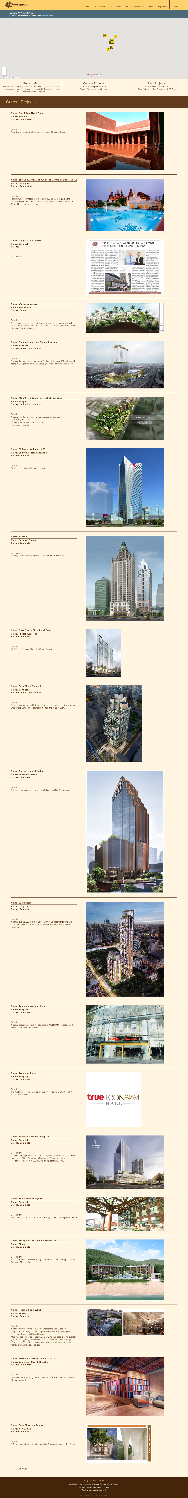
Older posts (21, 1468)
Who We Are (100, 6)
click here (104, 89)
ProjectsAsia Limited (16, 4)
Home (88, 6)
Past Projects (143, 89)
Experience (162, 6)
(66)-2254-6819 (88, 1487)
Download (161, 89)
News (151, 6)
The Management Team (135, 6)
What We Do (115, 6)
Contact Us (176, 6)
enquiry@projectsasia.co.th (96, 1490)
